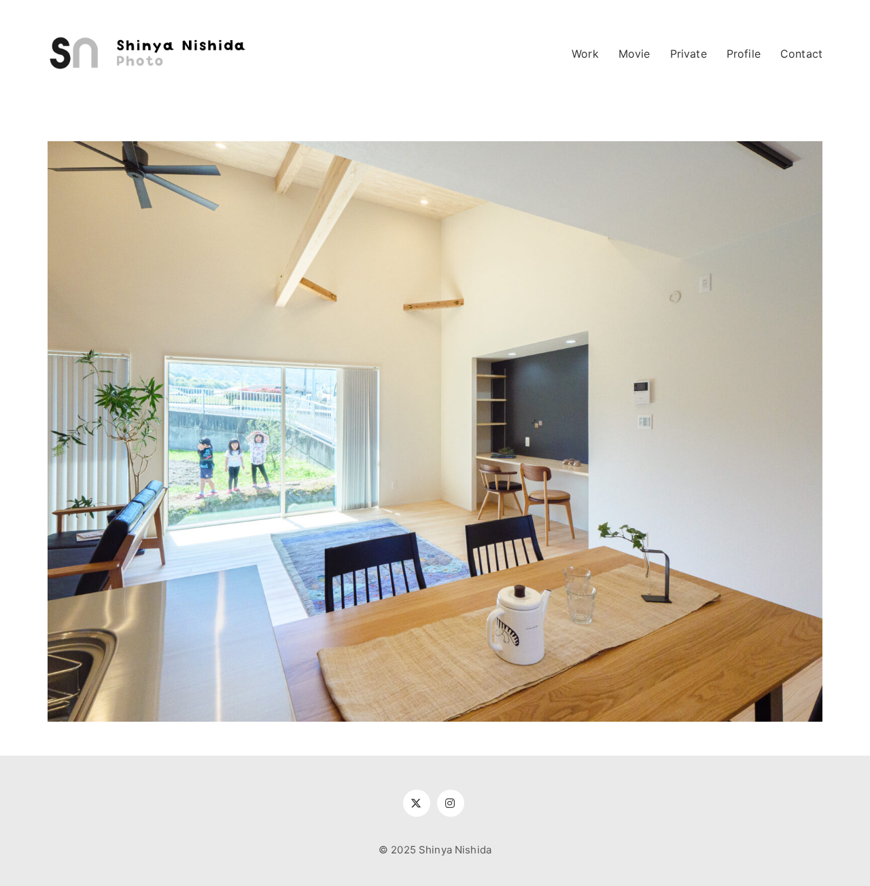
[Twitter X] (416, 803)
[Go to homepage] (149, 53)
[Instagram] (450, 803)
